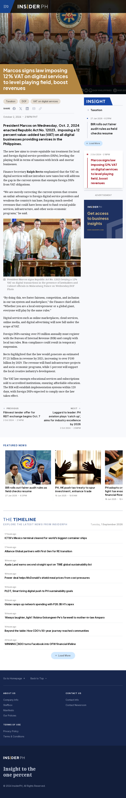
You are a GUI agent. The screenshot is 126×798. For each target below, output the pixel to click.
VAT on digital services (45, 101)
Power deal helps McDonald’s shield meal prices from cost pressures (47, 577)
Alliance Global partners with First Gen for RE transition (38, 551)
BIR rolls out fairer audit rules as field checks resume (104, 128)
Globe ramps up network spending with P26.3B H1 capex (39, 604)
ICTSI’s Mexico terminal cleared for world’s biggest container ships (46, 538)
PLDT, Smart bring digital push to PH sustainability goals (39, 591)
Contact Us (73, 693)
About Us (9, 693)
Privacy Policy (11, 731)
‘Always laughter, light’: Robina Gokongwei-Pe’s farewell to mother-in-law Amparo (55, 617)
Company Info (10, 699)
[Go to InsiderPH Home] (33, 6)
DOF (24, 101)
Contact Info (72, 699)
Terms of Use (12, 724)
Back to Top (37, 678)
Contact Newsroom (76, 705)
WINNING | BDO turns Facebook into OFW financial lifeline (40, 644)
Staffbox (7, 705)
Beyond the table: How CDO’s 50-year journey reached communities (47, 630)
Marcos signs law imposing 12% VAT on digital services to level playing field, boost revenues (104, 171)
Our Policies (9, 715)
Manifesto (8, 710)
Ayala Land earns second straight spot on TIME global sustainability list (48, 564)
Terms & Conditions (13, 736)
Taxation (10, 101)
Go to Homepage (12, 678)
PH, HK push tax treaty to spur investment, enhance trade (75, 489)
